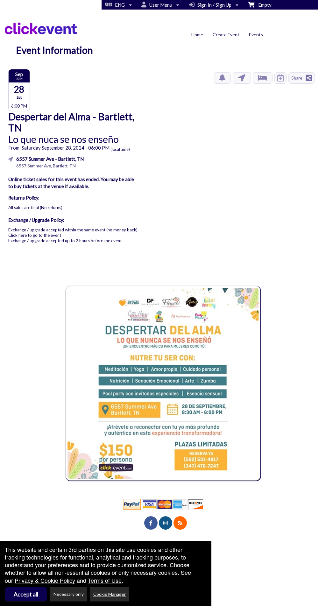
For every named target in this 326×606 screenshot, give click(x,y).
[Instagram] (165, 523)
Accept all (26, 594)
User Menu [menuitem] (159, 5)
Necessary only (68, 594)
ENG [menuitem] (119, 5)
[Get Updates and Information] (222, 78)
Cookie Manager (109, 594)
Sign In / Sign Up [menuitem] (213, 5)
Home (197, 34)
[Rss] (180, 523)
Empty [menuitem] (263, 5)
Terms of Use (105, 580)
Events (256, 34)
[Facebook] (151, 523)
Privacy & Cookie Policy (45, 580)
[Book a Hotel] (262, 78)
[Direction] (241, 78)
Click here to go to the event (34, 235)
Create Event (226, 34)
